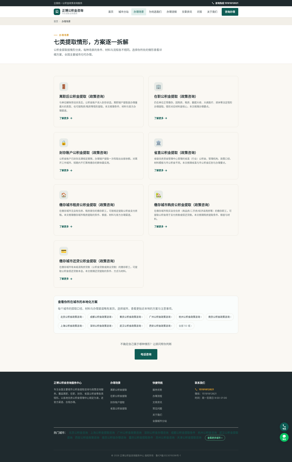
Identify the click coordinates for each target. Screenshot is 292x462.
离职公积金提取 (118, 389)
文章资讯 (187, 11)
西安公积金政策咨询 (87, 437)
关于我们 (212, 11)
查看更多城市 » (215, 437)
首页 (110, 11)
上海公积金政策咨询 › (71, 325)
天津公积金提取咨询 (189, 437)
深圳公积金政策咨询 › (101, 325)
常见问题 (157, 408)
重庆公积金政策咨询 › (131, 316)
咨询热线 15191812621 (226, 3)
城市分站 (123, 11)
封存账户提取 (117, 402)
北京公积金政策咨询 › (71, 316)
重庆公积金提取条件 (141, 437)
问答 (199, 11)
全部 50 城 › (185, 325)
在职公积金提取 (118, 395)
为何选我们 (155, 11)
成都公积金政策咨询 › (101, 316)
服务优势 (157, 389)
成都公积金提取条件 (183, 432)
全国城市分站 (160, 420)
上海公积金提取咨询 (102, 432)
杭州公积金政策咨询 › (190, 316)
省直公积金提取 (118, 408)
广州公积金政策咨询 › (160, 316)
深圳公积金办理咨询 (156, 432)
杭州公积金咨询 (207, 432)
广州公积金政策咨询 (129, 432)
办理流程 (172, 11)
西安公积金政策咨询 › (160, 325)
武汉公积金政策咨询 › (131, 325)
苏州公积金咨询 (165, 437)
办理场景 (139, 11)
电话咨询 (146, 354)
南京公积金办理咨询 (114, 437)
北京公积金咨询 (78, 432)
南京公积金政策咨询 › (219, 316)
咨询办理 (230, 11)
